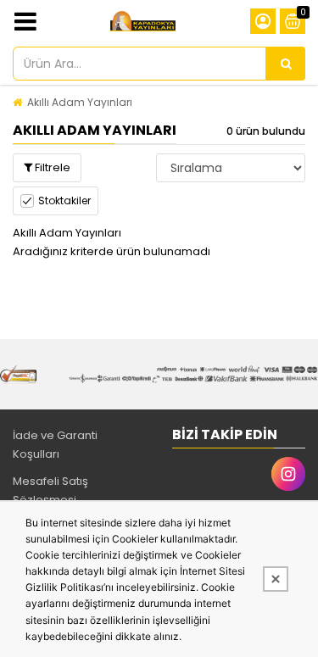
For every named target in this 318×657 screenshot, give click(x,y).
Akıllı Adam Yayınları (79, 102)
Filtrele (51, 167)
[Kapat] (275, 579)
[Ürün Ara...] (285, 64)
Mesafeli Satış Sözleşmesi (50, 490)
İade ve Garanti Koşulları (55, 444)
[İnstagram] (288, 474)
